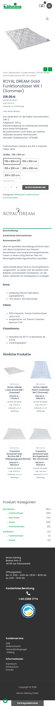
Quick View (14, 378)
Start (5, 72)
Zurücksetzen (9, 181)
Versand (10, 103)
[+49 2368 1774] (28, 593)
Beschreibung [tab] (10, 230)
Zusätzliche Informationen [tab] (17, 235)
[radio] (12, 161)
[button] (47, 19)
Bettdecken (9, 509)
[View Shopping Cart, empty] (41, 5)
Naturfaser (14, 517)
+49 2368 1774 (28, 599)
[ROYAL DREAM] (19, 211)
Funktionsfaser (16, 513)
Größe (6, 154)
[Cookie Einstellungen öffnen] (5, 702)
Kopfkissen (8, 531)
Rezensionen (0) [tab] (11, 240)
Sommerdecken (16, 526)
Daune (12, 522)
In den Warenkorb (35, 187)
